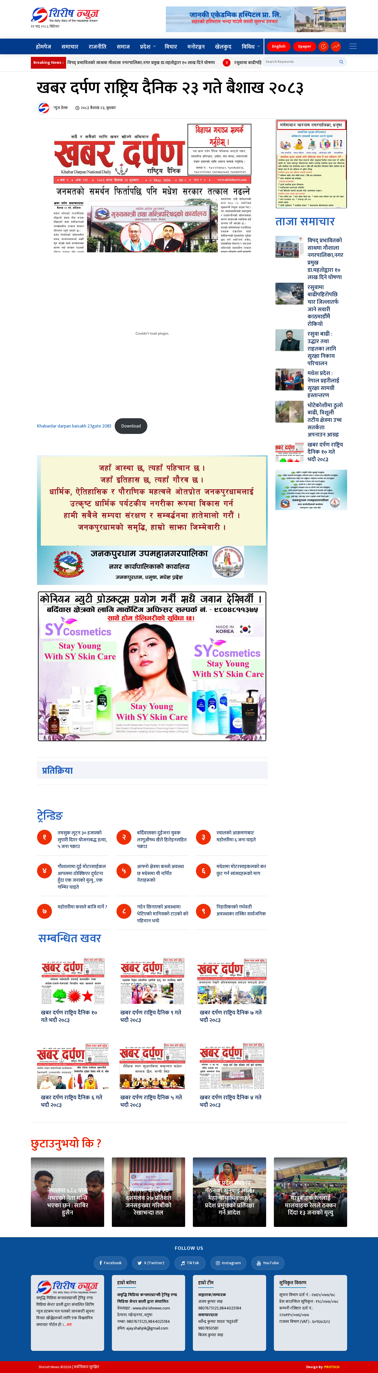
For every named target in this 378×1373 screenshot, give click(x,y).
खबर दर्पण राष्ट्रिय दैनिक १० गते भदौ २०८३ (69, 1016)
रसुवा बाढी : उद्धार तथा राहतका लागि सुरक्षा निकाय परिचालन (322, 348)
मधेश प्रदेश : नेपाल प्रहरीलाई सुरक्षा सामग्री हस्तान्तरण (323, 384)
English (278, 46)
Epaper (304, 46)
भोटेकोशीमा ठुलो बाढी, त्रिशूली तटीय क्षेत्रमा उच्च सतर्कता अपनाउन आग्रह (325, 420)
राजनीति (97, 47)
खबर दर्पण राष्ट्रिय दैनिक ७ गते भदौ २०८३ (231, 1016)
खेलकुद (223, 47)
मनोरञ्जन (196, 47)
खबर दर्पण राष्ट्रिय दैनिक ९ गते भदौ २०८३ (150, 1016)
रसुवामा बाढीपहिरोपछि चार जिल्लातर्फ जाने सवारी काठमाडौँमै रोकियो (259, 62)
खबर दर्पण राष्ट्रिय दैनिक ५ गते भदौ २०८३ (151, 1101)
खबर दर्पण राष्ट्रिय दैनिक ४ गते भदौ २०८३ (231, 1101)
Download (131, 426)
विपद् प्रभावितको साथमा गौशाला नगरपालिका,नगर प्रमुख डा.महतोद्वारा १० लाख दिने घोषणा (109, 62)
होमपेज (43, 47)
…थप (68, 1324)
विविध (248, 47)
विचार (171, 47)
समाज (123, 47)
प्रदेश (145, 47)
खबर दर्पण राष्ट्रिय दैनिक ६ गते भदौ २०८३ (71, 1101)
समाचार (69, 47)
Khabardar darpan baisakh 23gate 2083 (74, 426)
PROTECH (331, 1367)
